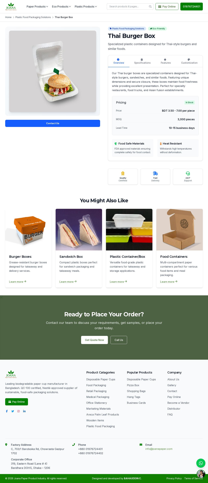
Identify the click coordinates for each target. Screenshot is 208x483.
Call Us (119, 340)
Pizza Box (133, 385)
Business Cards (136, 402)
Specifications (142, 62)
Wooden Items (95, 420)
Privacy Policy (174, 478)
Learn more (16, 281)
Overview (118, 62)
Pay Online (169, 6)
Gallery (171, 385)
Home (8, 17)
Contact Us (52, 123)
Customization (189, 62)
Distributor (173, 408)
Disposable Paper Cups (100, 379)
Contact (172, 391)
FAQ (170, 414)
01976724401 (191, 6)
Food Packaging (96, 385)
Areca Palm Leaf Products (102, 414)
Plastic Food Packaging (100, 426)
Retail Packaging (96, 391)
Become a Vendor (178, 402)
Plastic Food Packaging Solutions (33, 17)
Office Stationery (96, 402)
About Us (173, 379)
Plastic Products (84, 6)
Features (166, 62)
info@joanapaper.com (158, 448)
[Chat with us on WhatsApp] (200, 463)
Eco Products (60, 6)
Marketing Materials (98, 408)
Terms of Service (193, 478)
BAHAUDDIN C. (133, 478)
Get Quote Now (94, 340)
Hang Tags (133, 397)
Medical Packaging (97, 397)
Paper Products (36, 6)
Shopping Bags (136, 391)
